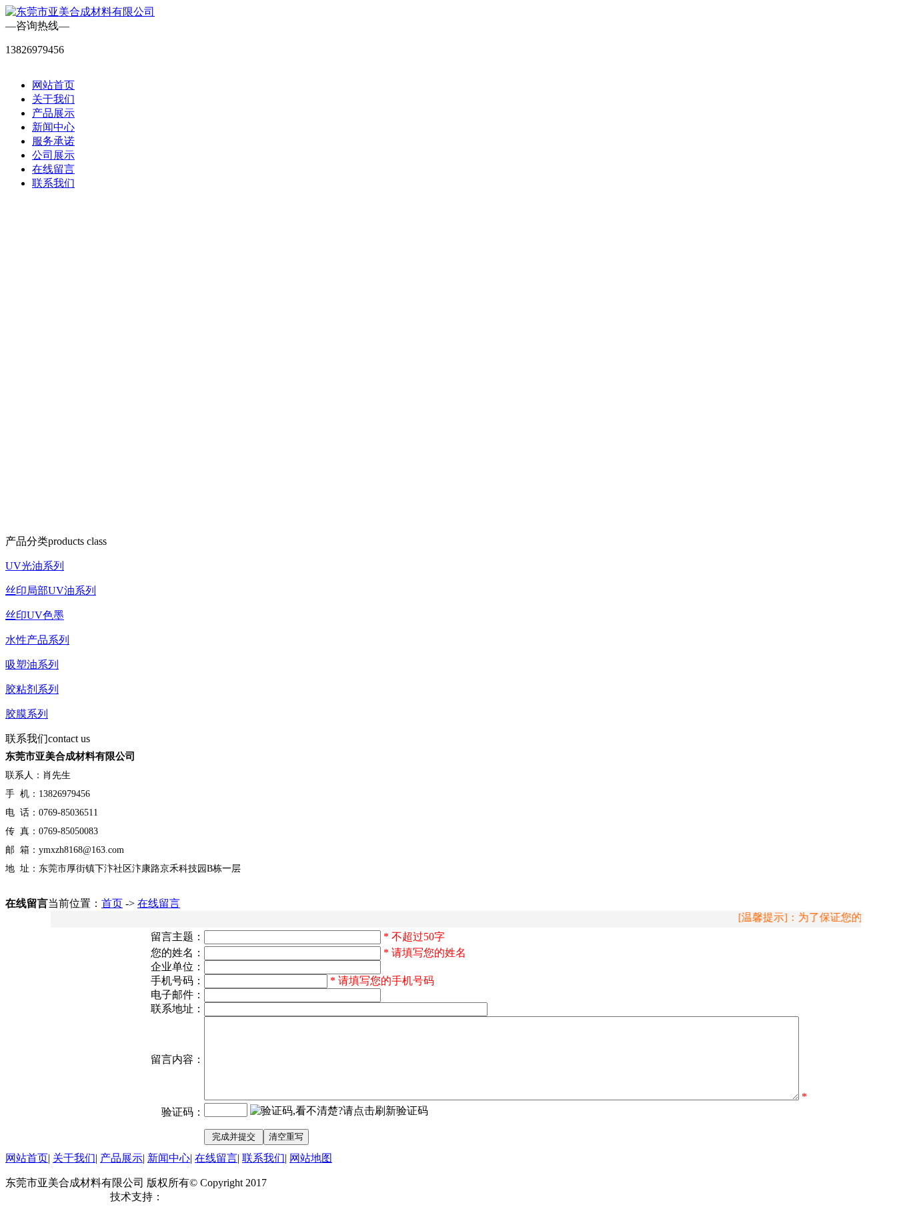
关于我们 (53, 99)
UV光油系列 (34, 565)
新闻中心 (53, 127)
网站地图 (310, 1158)
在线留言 (53, 169)
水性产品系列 (37, 640)
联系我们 (53, 183)
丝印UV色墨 (34, 615)
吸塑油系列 (32, 664)
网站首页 (53, 85)
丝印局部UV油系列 (50, 590)
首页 (112, 903)
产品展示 (53, 113)
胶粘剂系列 (32, 689)
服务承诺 (53, 141)
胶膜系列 (26, 714)
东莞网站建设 (195, 1196)
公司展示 (53, 155)
